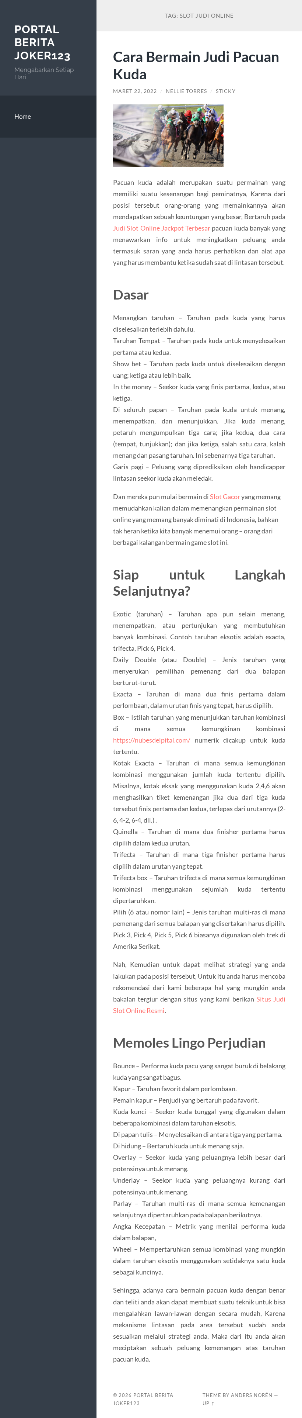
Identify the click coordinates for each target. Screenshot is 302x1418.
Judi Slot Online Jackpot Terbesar (161, 228)
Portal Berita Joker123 (42, 42)
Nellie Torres (186, 91)
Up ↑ (209, 1403)
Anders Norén (252, 1395)
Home (22, 116)
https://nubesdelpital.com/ (151, 740)
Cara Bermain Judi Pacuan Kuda (196, 65)
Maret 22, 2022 (135, 91)
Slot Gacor (225, 496)
